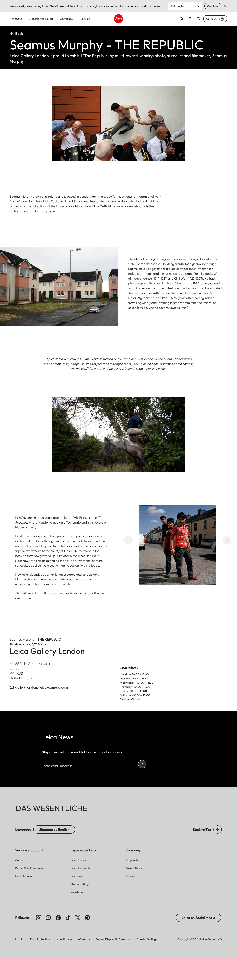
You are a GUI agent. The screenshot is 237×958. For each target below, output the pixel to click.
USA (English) (178, 6)
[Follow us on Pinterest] (87, 917)
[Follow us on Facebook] (58, 917)
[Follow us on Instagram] (38, 917)
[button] (217, 829)
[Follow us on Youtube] (48, 917)
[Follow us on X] (77, 917)
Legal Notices (64, 939)
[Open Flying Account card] (190, 19)
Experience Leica (41, 19)
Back (19, 33)
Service (85, 19)
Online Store (213, 18)
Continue (212, 6)
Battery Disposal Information (113, 939)
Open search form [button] (181, 19)
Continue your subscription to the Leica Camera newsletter (142, 764)
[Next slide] (215, 540)
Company (66, 19)
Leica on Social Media (198, 917)
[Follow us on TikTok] (67, 917)
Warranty (84, 939)
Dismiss (225, 6)
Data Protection (40, 939)
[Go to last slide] (140, 540)
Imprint (19, 939)
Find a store (198, 19)
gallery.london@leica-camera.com (41, 687)
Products (16, 19)
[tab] (174, 580)
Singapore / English (54, 829)
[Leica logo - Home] (118, 18)
